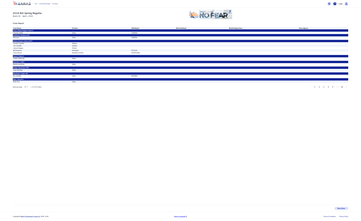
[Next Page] (346, 87)
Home (36, 3)
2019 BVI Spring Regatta (44, 3)
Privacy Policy (343, 216)
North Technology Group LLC (30, 216)
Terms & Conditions (329, 216)
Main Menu (341, 208)
